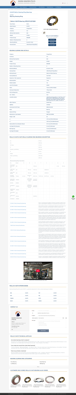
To (32, 313)
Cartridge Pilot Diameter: (15, 126)
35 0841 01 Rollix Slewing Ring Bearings (18, 253)
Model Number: (13, 26)
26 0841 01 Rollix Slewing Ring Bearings (18, 245)
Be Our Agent (52, 45)
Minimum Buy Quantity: (14, 33)
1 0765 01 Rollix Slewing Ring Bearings (17, 230)
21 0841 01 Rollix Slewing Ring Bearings (18, 203)
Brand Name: (12, 24)
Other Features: (13, 102)
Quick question (35, 318)
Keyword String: (13, 112)
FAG (39, 295)
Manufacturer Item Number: (15, 114)
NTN (11, 295)
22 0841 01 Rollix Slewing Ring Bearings (18, 212)
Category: (12, 28)
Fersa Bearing (41, 7)
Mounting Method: (13, 42)
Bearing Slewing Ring (17, 9)
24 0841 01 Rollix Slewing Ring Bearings (18, 222)
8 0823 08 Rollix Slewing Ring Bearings (18, 257)
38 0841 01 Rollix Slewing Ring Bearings (18, 241)
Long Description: (13, 97)
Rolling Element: (13, 73)
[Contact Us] (73, 197)
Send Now (43, 330)
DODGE (40, 301)
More (38, 366)
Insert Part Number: (14, 85)
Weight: (11, 35)
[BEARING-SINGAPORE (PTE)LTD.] (13, 3)
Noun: (11, 109)
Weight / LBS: (12, 116)
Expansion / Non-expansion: (15, 78)
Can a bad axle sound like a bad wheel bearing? (23, 345)
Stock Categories (23, 7)
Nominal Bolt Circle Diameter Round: (17, 123)
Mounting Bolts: (13, 80)
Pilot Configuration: (14, 92)
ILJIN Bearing (58, 7)
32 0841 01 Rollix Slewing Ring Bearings (18, 209)
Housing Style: (13, 44)
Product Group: (13, 37)
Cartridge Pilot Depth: (14, 131)
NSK (11, 293)
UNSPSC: (11, 104)
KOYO (40, 298)
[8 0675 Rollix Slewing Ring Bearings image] (52, 20)
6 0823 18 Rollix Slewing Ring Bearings (18, 236)
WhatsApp (52, 42)
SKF (39, 293)
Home (16, 7)
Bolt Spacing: (12, 128)
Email (33, 310)
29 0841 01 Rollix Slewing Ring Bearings (18, 206)
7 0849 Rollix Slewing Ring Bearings (17, 225)
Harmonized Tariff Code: (15, 107)
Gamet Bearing (50, 7)
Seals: (11, 87)
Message (33, 320)
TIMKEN (11, 298)
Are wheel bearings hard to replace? (20, 340)
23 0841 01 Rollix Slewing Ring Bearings (18, 217)
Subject (33, 315)
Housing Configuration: (14, 90)
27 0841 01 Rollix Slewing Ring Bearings (18, 250)
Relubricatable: (13, 82)
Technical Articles (32, 7)
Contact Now (52, 39)
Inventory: (12, 30)
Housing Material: (13, 75)
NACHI (11, 301)
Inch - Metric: (12, 94)
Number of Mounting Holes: (15, 40)
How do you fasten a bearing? (18, 351)
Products (12, 9)
